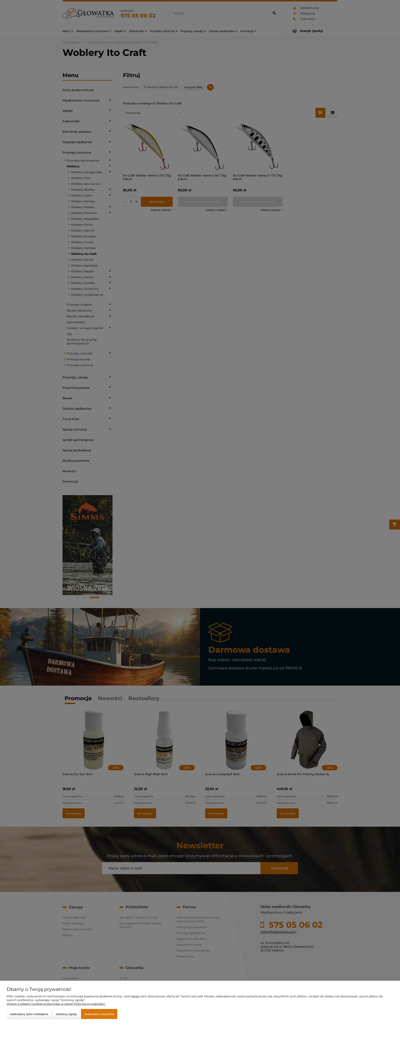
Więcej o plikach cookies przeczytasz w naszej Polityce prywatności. (56, 1004)
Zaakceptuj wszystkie (99, 1014)
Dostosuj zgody (66, 1014)
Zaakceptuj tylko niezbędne (29, 1014)
